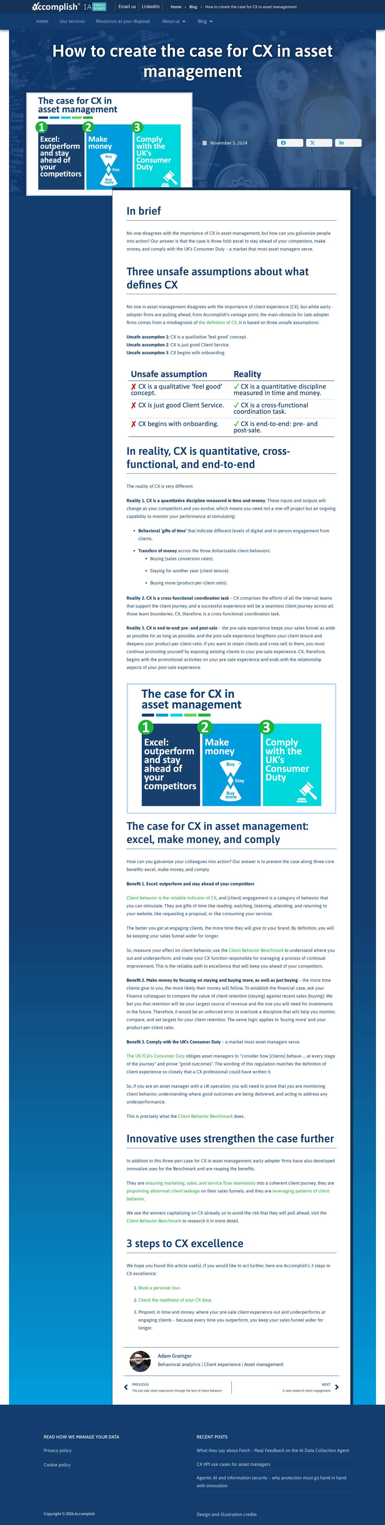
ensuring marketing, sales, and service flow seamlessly (200, 1182)
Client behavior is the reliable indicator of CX (172, 897)
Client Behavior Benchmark (256, 950)
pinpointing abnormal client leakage (163, 1190)
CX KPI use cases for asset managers (233, 1464)
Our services (72, 21)
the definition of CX (218, 322)
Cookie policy (57, 1464)
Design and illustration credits (227, 1514)
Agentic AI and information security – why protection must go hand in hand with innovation (271, 1481)
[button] (290, 143)
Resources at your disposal (123, 21)
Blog (193, 7)
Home (176, 7)
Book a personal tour (159, 1287)
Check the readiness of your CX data (174, 1299)
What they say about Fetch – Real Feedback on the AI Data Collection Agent (273, 1450)
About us (171, 21)
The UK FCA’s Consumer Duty (156, 1055)
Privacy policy (58, 1450)
